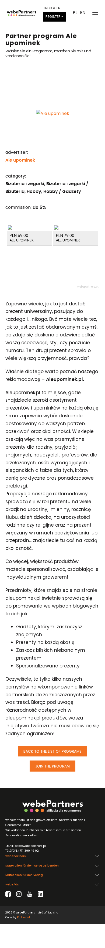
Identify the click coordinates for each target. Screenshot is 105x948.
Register (53, 16)
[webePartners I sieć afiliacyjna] (21, 12)
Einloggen (51, 8)
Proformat (23, 917)
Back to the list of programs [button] (52, 751)
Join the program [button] (52, 766)
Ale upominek (20, 160)
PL (75, 13)
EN (82, 13)
